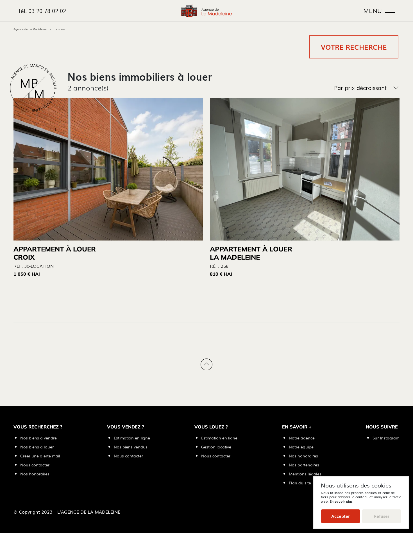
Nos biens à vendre (38, 438)
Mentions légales (305, 474)
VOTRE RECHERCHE (354, 47)
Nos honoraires (34, 474)
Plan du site (300, 483)
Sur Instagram (386, 438)
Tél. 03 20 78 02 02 (42, 10)
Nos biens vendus (131, 447)
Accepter (340, 516)
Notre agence (302, 438)
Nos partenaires (304, 465)
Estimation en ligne (132, 438)
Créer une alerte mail (40, 456)
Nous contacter (34, 465)
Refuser (381, 516)
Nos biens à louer (37, 447)
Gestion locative (216, 447)
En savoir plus (341, 501)
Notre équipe (301, 447)
